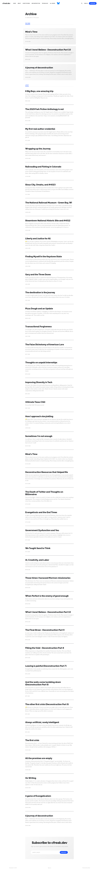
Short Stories (26, 3)
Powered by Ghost (86, 867)
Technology (45, 3)
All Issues (52, 3)
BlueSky (58, 3)
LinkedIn (63, 3)
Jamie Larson (49, 852)
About (19, 3)
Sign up (49, 867)
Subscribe (92, 3)
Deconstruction (36, 3)
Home (14, 3)
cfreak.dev (6, 3)
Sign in (86, 3)
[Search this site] (82, 3)
